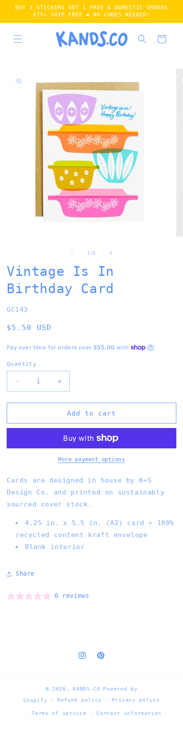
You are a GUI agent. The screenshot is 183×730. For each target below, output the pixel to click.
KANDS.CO (86, 689)
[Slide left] (72, 253)
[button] (18, 39)
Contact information (128, 713)
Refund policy (79, 700)
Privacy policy (136, 700)
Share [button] (25, 573)
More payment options (91, 459)
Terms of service (59, 713)
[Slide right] (111, 253)
